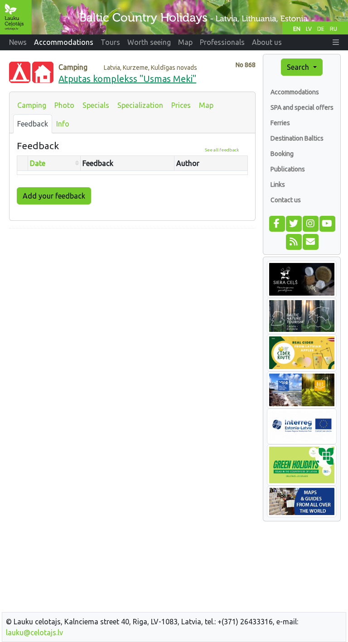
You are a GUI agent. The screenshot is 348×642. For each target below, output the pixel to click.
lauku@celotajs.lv (34, 632)
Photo (64, 105)
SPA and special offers (302, 107)
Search (299, 67)
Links (278, 184)
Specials (95, 105)
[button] (336, 42)
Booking (282, 153)
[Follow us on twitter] (293, 223)
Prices (181, 105)
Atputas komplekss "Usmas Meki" (127, 78)
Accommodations (295, 92)
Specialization (140, 105)
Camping (31, 105)
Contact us (286, 200)
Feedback (32, 124)
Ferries (280, 122)
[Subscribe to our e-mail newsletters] (310, 241)
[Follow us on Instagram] (310, 223)
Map (206, 105)
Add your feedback (54, 196)
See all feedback (222, 149)
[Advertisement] (132, 299)
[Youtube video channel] (326, 223)
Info (62, 124)
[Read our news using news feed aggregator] (293, 241)
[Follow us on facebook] (276, 223)
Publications (288, 169)
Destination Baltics (297, 138)
